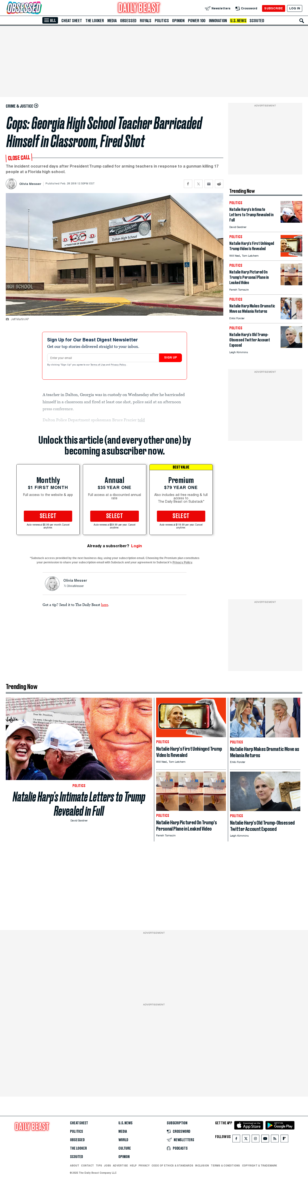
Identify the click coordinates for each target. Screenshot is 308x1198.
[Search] (301, 20)
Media (112, 21)
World (123, 1140)
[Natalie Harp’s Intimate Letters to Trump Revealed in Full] (291, 221)
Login (136, 546)
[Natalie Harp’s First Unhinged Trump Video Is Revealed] (291, 255)
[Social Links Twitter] (246, 1140)
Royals (145, 21)
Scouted (257, 21)
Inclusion (202, 1165)
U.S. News (238, 21)
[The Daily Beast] (139, 8)
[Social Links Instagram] (255, 1140)
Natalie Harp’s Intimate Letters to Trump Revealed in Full (79, 804)
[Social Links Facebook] (236, 1140)
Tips (99, 1165)
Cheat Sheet (71, 21)
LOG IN (294, 8)
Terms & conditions (225, 1165)
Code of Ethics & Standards (172, 1165)
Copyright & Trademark (259, 1165)
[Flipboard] (284, 1140)
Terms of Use (98, 365)
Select (48, 516)
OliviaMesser (75, 586)
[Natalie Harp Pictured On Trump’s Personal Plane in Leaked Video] (291, 284)
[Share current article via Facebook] (188, 184)
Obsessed (128, 21)
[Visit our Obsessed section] (39, 8)
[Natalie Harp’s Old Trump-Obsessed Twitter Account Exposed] (291, 347)
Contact (87, 1165)
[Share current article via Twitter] (198, 184)
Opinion (178, 21)
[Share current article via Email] (209, 184)
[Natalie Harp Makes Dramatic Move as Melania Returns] (291, 318)
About (74, 1165)
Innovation (218, 21)
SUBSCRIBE (273, 8)
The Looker (94, 21)
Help (133, 1165)
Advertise (120, 1165)
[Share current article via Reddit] (219, 184)
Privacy (144, 1165)
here (104, 604)
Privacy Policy (119, 365)
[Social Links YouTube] (265, 1140)
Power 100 (196, 21)
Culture (124, 1148)
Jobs (107, 1165)
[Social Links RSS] (275, 1140)
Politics (162, 21)
